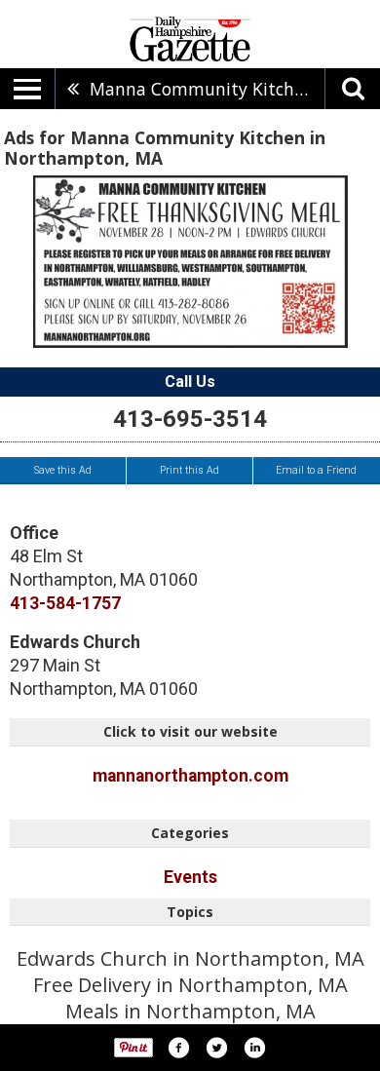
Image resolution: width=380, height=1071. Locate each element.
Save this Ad (63, 470)
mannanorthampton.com (190, 775)
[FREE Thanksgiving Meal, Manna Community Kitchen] (190, 261)
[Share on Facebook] (178, 1047)
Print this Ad (189, 470)
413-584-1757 (65, 603)
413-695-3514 (190, 419)
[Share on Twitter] (216, 1047)
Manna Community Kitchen (202, 88)
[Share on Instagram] (254, 1047)
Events (190, 877)
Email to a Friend (316, 470)
